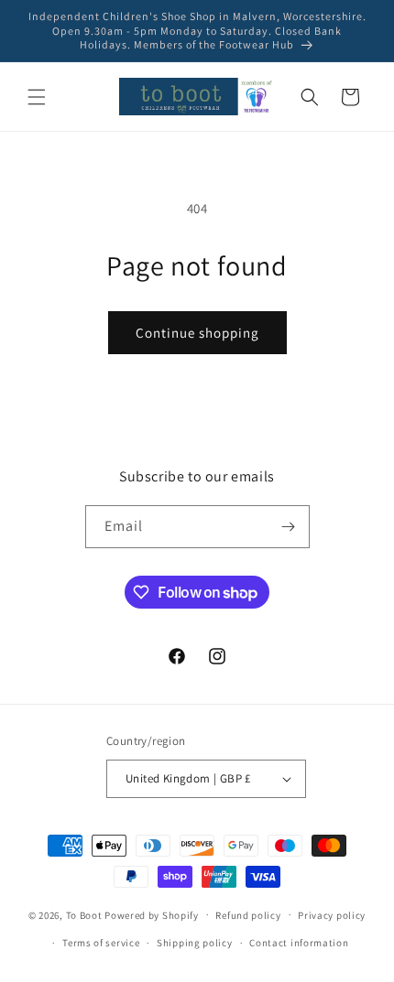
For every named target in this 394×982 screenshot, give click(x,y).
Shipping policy (195, 942)
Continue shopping (197, 332)
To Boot (84, 914)
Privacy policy (332, 915)
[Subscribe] (288, 526)
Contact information (298, 942)
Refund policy (247, 915)
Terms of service (100, 942)
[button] (36, 97)
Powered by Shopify (151, 914)
